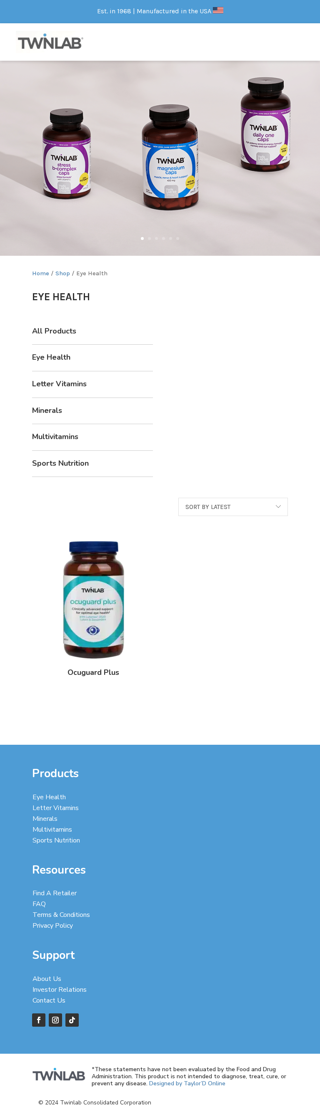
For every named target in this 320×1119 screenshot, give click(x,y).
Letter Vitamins (59, 384)
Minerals (47, 410)
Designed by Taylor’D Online (187, 1083)
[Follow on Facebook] (38, 1020)
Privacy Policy (52, 925)
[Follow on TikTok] (72, 1020)
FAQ (39, 904)
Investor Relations (59, 989)
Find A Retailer (54, 893)
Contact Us (48, 1000)
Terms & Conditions (61, 914)
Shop (62, 273)
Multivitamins (55, 437)
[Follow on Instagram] (55, 1020)
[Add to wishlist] (166, 585)
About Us (46, 978)
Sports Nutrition (60, 463)
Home (40, 273)
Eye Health (51, 357)
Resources (59, 870)
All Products (54, 331)
